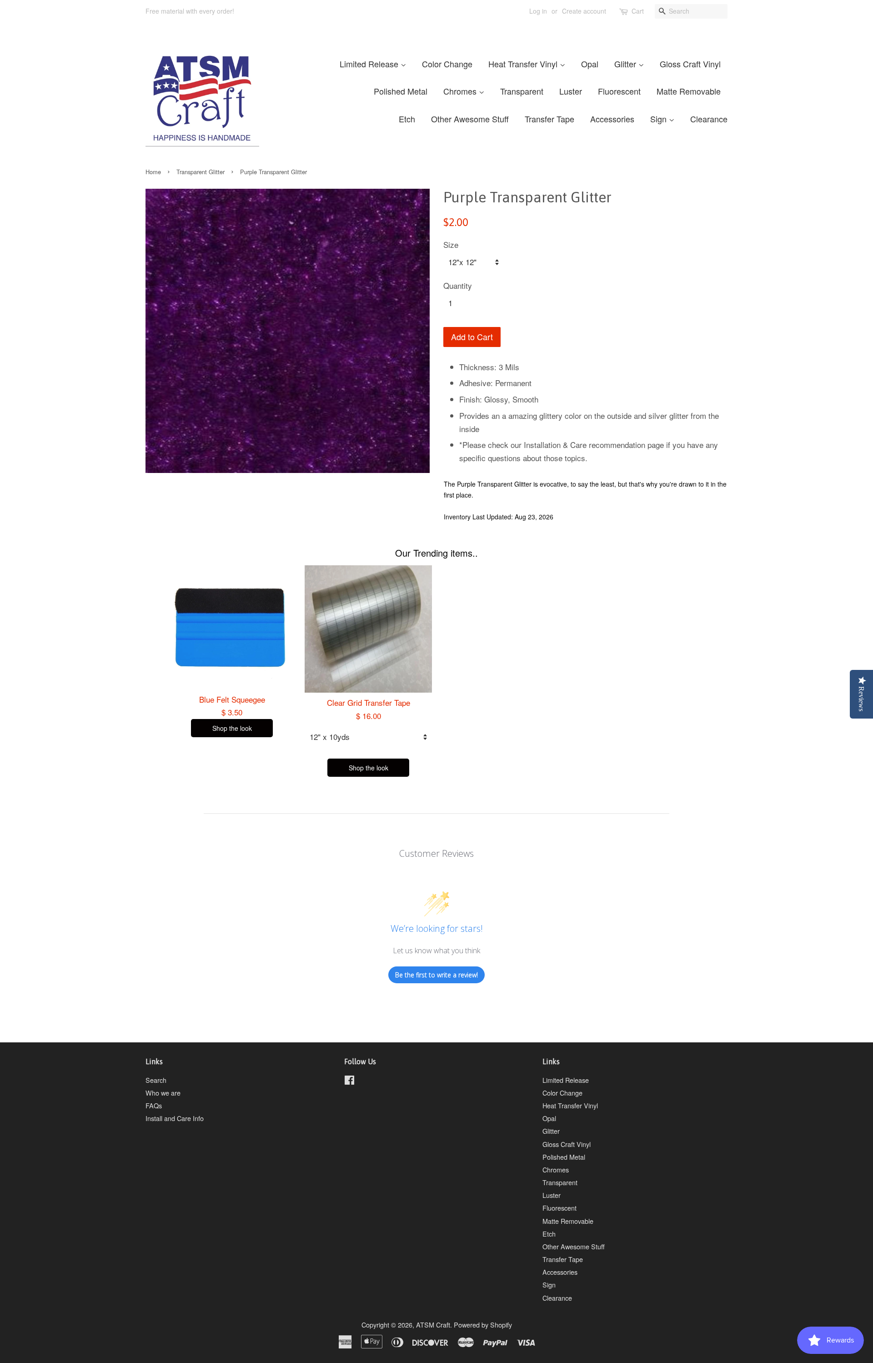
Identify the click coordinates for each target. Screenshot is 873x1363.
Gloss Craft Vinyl (690, 64)
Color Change (447, 64)
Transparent (521, 91)
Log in (538, 10)
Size (450, 244)
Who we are (163, 1092)
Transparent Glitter (200, 171)
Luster (570, 91)
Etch (407, 119)
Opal (589, 64)
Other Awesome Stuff (470, 119)
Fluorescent (619, 91)
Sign (659, 119)
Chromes (461, 91)
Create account (584, 10)
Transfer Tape (549, 119)
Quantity (457, 285)
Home (153, 171)
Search (156, 1080)
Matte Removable (689, 91)
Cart (638, 10)
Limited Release (370, 64)
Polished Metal (400, 91)
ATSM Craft (433, 1324)
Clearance (709, 119)
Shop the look (232, 728)
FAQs (154, 1105)
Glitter (626, 64)
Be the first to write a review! (436, 975)
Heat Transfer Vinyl (524, 64)
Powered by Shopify (483, 1324)
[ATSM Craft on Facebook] (349, 1081)
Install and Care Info (175, 1118)
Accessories (612, 119)
